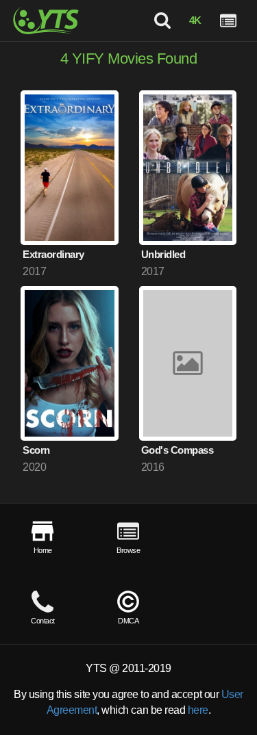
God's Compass (177, 450)
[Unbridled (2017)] (188, 167)
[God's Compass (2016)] (188, 363)
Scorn (36, 450)
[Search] (162, 20)
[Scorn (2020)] (70, 363)
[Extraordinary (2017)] (70, 167)
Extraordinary (53, 254)
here (198, 710)
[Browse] (228, 20)
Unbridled (163, 254)
